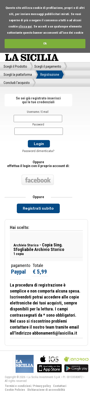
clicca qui (25, 26)
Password (38, 124)
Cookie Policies (15, 389)
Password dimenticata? (38, 151)
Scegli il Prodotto (15, 66)
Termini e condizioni (18, 386)
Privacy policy (42, 386)
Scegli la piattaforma (18, 74)
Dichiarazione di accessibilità (46, 389)
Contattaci (59, 386)
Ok (45, 43)
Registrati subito (38, 208)
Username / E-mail (37, 112)
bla (49, 363)
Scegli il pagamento (47, 66)
